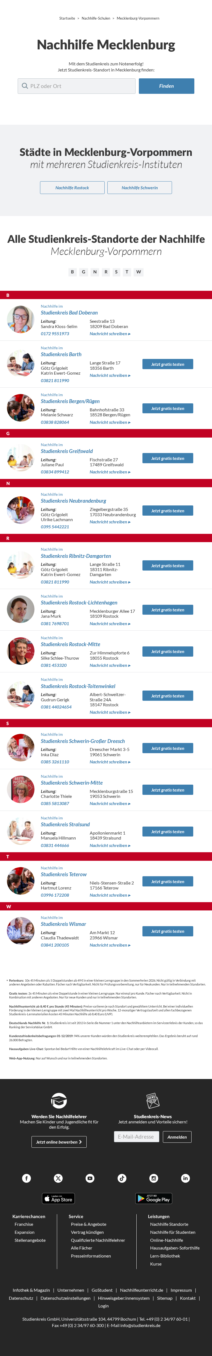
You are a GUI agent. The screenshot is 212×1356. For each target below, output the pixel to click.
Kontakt (188, 1298)
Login (103, 1305)
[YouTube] (90, 1179)
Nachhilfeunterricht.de (141, 1290)
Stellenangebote (30, 1240)
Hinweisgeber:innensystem (124, 1298)
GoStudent (102, 1290)
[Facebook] (26, 1179)
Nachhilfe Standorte (169, 1224)
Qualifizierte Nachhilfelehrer (98, 1240)
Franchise (24, 1224)
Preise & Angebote (88, 1224)
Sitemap (165, 1298)
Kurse (155, 1263)
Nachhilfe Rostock (72, 187)
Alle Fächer (81, 1247)
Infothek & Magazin (31, 1290)
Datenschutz (21, 1298)
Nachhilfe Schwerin (140, 187)
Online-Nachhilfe (166, 1240)
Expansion (25, 1232)
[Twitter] (58, 1179)
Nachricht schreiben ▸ (110, 333)
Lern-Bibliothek (165, 1255)
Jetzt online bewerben (57, 1141)
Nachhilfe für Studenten (172, 1232)
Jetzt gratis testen (167, 364)
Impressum (181, 1290)
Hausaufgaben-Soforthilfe (175, 1247)
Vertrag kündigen (87, 1232)
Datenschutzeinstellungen (66, 1298)
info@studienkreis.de (140, 1325)
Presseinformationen (91, 1255)
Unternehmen (70, 1290)
